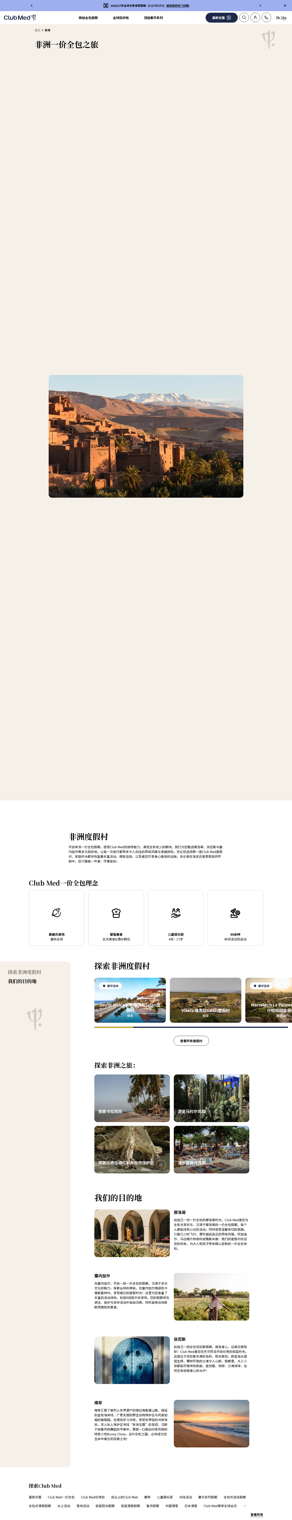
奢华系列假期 (207, 1497)
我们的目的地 (22, 981)
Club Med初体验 (93, 1497)
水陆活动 (185, 1497)
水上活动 (63, 1505)
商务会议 (249, 1505)
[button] (132, 1098)
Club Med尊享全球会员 (220, 1505)
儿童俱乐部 (165, 1497)
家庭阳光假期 (105, 1505)
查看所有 (256, 1514)
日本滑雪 (191, 1505)
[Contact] (266, 17)
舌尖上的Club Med (124, 1497)
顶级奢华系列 (153, 17)
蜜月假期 (152, 1505)
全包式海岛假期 (235, 1497)
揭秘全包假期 (88, 17)
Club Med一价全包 (61, 1497)
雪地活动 (82, 1505)
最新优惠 (35, 1497)
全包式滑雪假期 (40, 1505)
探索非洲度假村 (24, 972)
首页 (37, 30)
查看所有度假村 (191, 1040)
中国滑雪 (171, 1505)
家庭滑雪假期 (130, 1505)
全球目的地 (121, 17)
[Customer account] (255, 17)
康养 (147, 1497)
